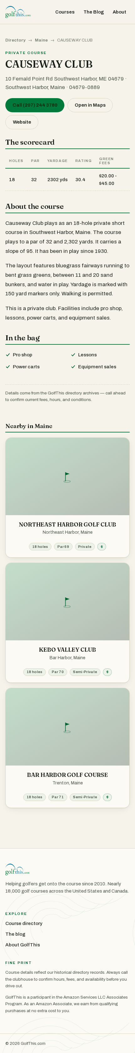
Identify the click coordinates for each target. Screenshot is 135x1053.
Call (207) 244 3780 (35, 105)
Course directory (23, 923)
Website (22, 122)
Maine (41, 40)
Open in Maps (90, 105)
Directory (15, 40)
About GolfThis (22, 944)
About (119, 11)
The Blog (94, 11)
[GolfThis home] (18, 12)
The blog (15, 934)
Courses (65, 11)
